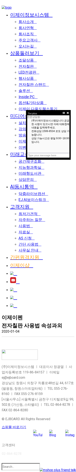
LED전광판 (27, 72)
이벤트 (24, 147)
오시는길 (26, 46)
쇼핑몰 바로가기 (14, 427)
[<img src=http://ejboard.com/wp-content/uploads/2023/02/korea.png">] (13, 297)
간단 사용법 (28, 244)
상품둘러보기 (24, 53)
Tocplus (32, 113)
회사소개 (26, 21)
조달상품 (26, 60)
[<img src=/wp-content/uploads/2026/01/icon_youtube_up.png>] (15, 281)
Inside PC (27, 97)
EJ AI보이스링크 (32, 199)
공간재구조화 (30, 161)
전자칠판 (26, 66)
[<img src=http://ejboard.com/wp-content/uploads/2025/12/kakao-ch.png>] (13, 289)
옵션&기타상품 (31, 102)
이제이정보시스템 (29, 15)
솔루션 (24, 90)
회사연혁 (26, 28)
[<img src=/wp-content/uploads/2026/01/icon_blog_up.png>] (13, 273)
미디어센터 (22, 116)
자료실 (24, 232)
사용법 (24, 226)
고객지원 (20, 207)
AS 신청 (25, 238)
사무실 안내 (28, 250)
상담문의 (26, 179)
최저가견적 (28, 214)
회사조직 (26, 34)
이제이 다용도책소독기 (38, 109)
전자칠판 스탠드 (32, 84)
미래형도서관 (30, 173)
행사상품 (26, 78)
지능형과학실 (30, 167)
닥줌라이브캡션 (32, 193)
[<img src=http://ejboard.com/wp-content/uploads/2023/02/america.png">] (13, 305)
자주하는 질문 (30, 219)
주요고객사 (28, 40)
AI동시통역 (22, 187)
